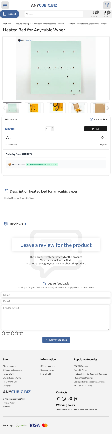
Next (107, 108)
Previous (4, 108)
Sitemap (6, 406)
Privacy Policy (9, 403)
